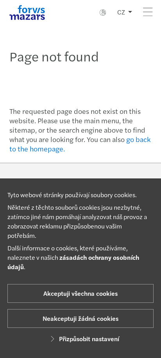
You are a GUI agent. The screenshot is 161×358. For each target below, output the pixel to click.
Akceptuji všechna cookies (80, 293)
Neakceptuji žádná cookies (80, 318)
